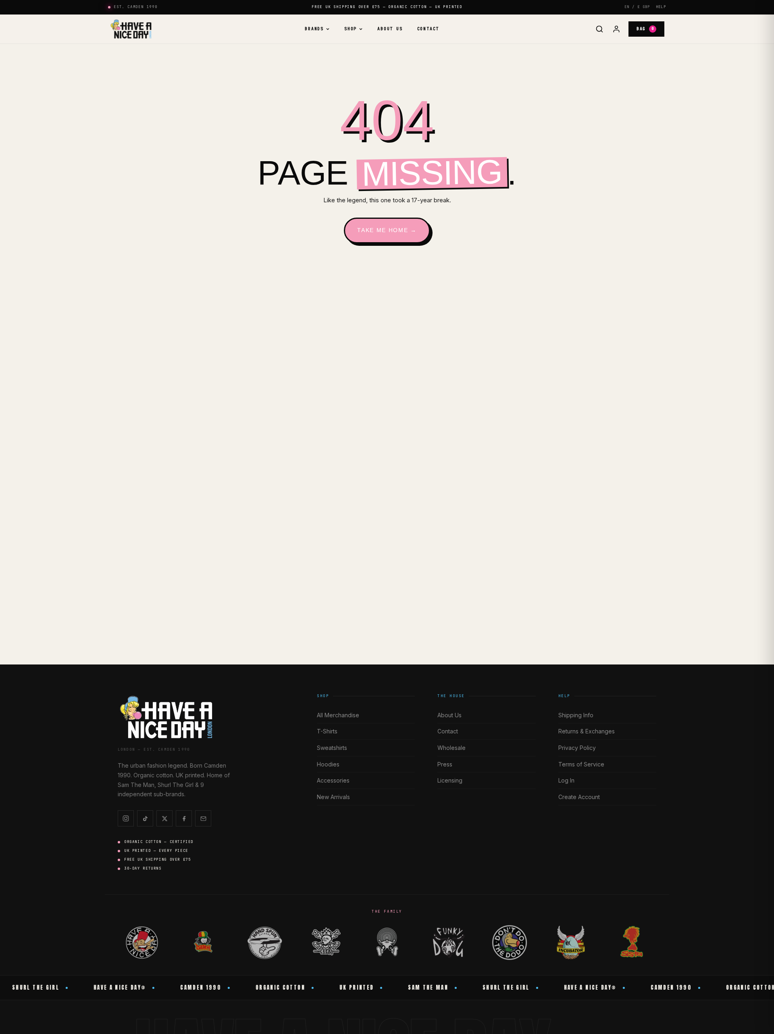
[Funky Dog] (448, 942)
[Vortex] (387, 942)
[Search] (599, 29)
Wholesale (451, 747)
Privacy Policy (577, 747)
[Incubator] (571, 942)
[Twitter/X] (164, 818)
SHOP (350, 28)
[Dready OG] (203, 942)
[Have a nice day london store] (131, 29)
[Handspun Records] (264, 942)
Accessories (333, 780)
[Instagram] (126, 818)
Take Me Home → (387, 230)
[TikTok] (145, 818)
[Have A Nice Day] (142, 942)
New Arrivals (333, 796)
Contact (428, 28)
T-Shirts (327, 731)
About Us (389, 28)
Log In (566, 780)
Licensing (449, 780)
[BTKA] (326, 942)
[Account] (616, 29)
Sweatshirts (332, 747)
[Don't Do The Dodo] (509, 942)
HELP (661, 6)
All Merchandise (338, 715)
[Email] (203, 818)
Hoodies (328, 764)
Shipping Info (575, 715)
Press (444, 764)
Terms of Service (581, 764)
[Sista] (632, 942)
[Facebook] (184, 818)
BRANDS (314, 28)
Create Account (579, 796)
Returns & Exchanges (586, 731)
